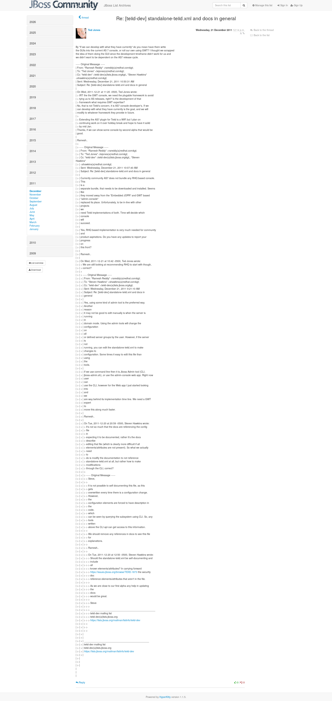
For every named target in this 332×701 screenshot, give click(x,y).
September (36, 201)
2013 (33, 162)
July (32, 208)
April (32, 218)
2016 (33, 129)
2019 (33, 97)
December (35, 191)
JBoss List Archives (117, 5)
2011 (33, 183)
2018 (33, 108)
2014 (33, 151)
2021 (33, 75)
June (32, 211)
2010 (33, 242)
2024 (33, 43)
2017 (33, 118)
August (33, 205)
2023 (33, 54)
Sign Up (298, 5)
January (34, 229)
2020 (33, 86)
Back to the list (261, 35)
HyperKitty (165, 697)
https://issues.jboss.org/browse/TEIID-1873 (113, 572)
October (34, 198)
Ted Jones (94, 30)
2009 (33, 253)
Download (36, 269)
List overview (37, 262)
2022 (33, 65)
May (32, 215)
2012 (33, 172)
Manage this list (263, 5)
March (33, 222)
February (35, 225)
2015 (33, 140)
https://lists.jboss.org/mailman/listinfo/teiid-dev (115, 620)
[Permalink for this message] (244, 33)
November (35, 194)
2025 (33, 32)
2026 (33, 22)
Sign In (284, 5)
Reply (81, 682)
